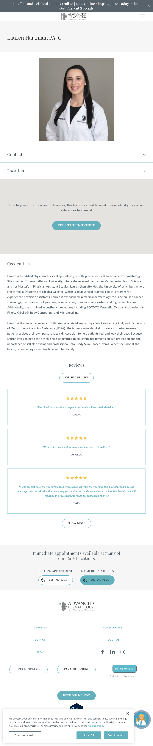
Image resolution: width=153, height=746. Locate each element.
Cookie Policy (96, 725)
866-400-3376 (58, 580)
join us (40, 640)
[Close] (128, 713)
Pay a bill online (76, 669)
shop (40, 651)
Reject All (88, 735)
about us (112, 640)
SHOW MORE (76, 523)
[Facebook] (102, 652)
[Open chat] (141, 719)
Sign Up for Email (125, 668)
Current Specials (79, 8)
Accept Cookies (115, 735)
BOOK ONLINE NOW (76, 695)
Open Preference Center (76, 225)
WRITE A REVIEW (76, 377)
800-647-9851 (100, 580)
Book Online (63, 3)
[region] (68, 726)
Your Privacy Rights (24, 735)
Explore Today (117, 3)
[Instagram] (122, 652)
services (40, 627)
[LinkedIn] (112, 652)
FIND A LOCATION (28, 669)
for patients (112, 627)
